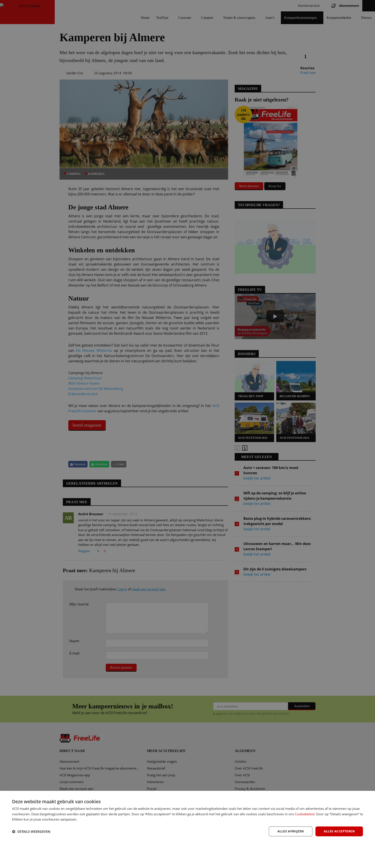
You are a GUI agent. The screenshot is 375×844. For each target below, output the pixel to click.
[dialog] (187, 817)
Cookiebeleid (304, 814)
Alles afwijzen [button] (290, 831)
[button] (31, 831)
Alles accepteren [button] (339, 831)
